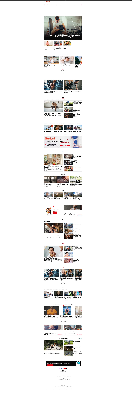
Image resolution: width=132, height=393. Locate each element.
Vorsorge (45, 221)
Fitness (63, 97)
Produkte (67, 0)
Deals (63, 121)
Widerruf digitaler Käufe (67, 379)
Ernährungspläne (74, 123)
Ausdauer (52, 99)
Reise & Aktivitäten (55, 289)
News (63, 78)
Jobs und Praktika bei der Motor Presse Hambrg (66, 376)
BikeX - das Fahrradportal (63, 338)
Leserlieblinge (78, 123)
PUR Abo (57, 379)
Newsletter (65, 371)
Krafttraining (46, 99)
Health (63, 219)
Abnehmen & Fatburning (56, 99)
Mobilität (51, 289)
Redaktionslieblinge (65, 123)
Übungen (49, 99)
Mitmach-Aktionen (56, 123)
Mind (59, 289)
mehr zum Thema (63, 70)
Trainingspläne (70, 123)
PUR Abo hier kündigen (61, 379)
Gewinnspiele (60, 123)
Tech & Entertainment (46, 289)
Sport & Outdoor (62, 99)
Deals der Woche (52, 123)
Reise (63, 190)
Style (63, 242)
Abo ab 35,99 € (55, 211)
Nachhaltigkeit (62, 289)
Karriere (66, 289)
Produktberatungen (46, 123)
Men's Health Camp (66, 99)
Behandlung (48, 221)
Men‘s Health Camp (58, 376)
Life (62, 287)
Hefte (65, 0)
